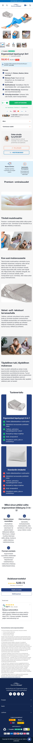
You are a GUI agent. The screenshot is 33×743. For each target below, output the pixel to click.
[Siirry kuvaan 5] (24, 45)
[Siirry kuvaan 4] (19, 45)
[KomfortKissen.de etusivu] (16, 5)
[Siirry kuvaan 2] (8, 45)
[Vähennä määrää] (3, 103)
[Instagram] (14, 694)
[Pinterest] (22, 694)
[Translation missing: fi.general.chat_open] (29, 739)
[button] (20, 116)
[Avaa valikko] (3, 5)
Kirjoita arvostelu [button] (17, 590)
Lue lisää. (11, 65)
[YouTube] (18, 694)
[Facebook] (10, 694)
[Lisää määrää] (7, 103)
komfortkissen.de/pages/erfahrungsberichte (10, 677)
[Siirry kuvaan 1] (2, 45)
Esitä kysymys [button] (16, 594)
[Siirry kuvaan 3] (13, 45)
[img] (10, 605)
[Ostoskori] (30, 5)
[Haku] (7, 5)
